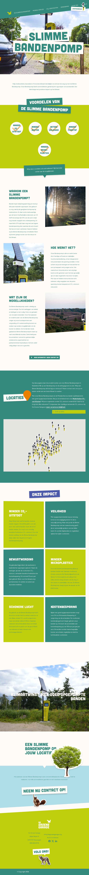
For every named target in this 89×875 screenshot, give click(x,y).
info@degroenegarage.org (53, 834)
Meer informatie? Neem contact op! (46, 357)
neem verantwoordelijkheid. (55, 407)
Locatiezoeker (77, 9)
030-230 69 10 (34, 843)
